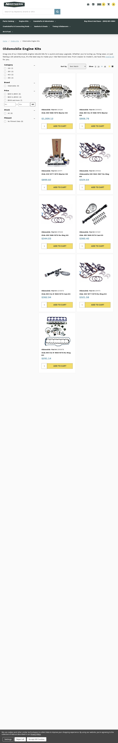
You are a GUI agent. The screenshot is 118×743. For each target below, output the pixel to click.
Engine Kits (23, 21)
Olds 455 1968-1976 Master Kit (54, 113)
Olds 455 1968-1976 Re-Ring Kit (55, 235)
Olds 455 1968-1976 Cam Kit (91, 235)
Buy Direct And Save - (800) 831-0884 (99, 21)
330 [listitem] (9, 68)
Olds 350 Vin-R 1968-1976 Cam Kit (55, 294)
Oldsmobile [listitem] (12, 86)
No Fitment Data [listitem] (14, 121)
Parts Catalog (8, 21)
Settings (8, 739)
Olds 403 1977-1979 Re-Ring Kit (93, 294)
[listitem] (13, 94)
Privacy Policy (36, 734)
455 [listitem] (9, 78)
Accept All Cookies (36, 739)
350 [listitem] (9, 71)
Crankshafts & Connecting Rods (16, 26)
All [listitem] (9, 113)
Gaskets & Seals (41, 26)
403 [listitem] (9, 75)
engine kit (109, 57)
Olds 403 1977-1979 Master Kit (54, 174)
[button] (101, 4)
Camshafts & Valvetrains (43, 21)
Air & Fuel (7, 31)
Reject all (20, 739)
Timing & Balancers (60, 26)
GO (33, 104)
